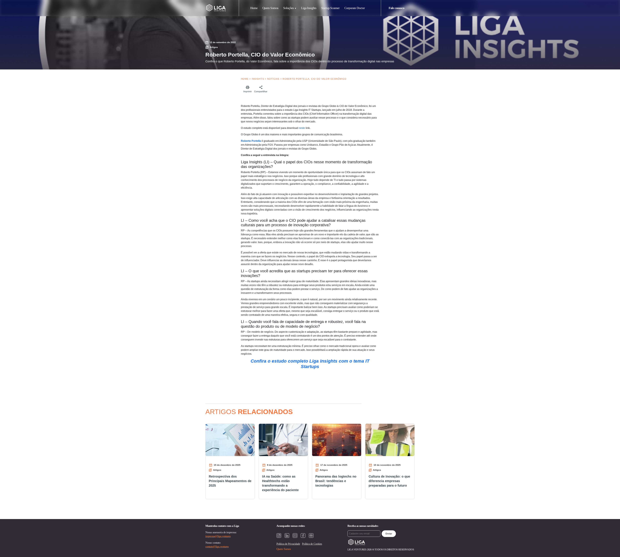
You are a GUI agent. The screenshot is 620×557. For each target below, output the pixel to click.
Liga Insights (308, 8)
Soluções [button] (288, 8)
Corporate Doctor (354, 8)
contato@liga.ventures (217, 546)
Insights (258, 79)
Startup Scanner (330, 8)
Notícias (273, 79)
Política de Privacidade (288, 543)
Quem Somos (270, 8)
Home (254, 8)
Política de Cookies (312, 543)
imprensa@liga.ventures (218, 536)
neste (302, 128)
